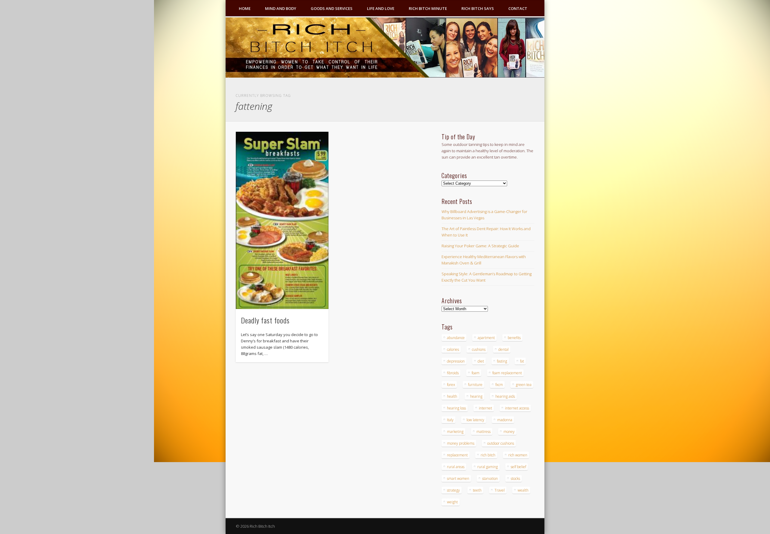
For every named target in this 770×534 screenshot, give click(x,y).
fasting (502, 361)
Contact (517, 8)
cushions (478, 349)
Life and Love (380, 8)
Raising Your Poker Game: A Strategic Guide (480, 245)
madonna (504, 419)
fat (522, 361)
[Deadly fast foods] (282, 220)
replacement (457, 455)
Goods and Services (332, 8)
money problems (460, 443)
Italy (450, 419)
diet (481, 361)
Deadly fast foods (265, 320)
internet (485, 408)
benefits (514, 337)
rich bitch (488, 455)
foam (475, 372)
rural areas (455, 466)
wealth (523, 490)
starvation (490, 478)
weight (452, 502)
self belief (518, 466)
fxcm (499, 384)
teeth (477, 490)
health (452, 396)
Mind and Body (280, 8)
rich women (517, 455)
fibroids (453, 372)
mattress (483, 431)
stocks (515, 478)
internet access (517, 408)
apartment (486, 337)
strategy (453, 490)
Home (245, 8)
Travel (499, 490)
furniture (475, 384)
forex (451, 384)
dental (503, 349)
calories (453, 349)
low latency (475, 419)
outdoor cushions (500, 443)
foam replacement (507, 372)
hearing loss (456, 408)
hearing (476, 396)
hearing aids (505, 396)
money (509, 431)
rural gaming (487, 466)
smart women (458, 478)
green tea (523, 384)
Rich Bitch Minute (428, 8)
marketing (455, 431)
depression (456, 361)
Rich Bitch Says (477, 8)
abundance (456, 337)
